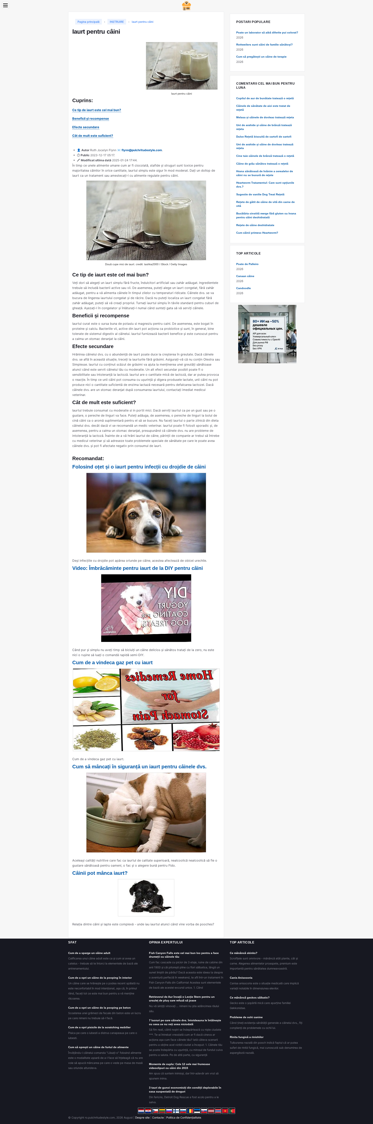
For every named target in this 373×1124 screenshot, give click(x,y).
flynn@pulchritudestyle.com (142, 150)
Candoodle (243, 288)
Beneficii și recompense (90, 118)
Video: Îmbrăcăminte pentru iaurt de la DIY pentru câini (137, 568)
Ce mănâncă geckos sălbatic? (250, 997)
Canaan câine (245, 276)
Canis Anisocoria (241, 977)
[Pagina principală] (186, 5)
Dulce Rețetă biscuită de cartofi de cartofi (263, 136)
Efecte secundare (85, 127)
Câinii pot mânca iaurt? (100, 873)
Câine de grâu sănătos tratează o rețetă (262, 163)
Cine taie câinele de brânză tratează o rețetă (265, 155)
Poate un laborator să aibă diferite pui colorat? (267, 32)
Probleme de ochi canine (246, 1017)
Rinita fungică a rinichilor (246, 1037)
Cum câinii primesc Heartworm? (257, 232)
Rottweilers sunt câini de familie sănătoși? (264, 44)
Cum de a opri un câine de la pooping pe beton (99, 1007)
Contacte (158, 1117)
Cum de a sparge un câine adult (89, 953)
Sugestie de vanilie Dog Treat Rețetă (260, 194)
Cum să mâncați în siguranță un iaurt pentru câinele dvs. (139, 767)
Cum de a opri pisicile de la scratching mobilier (99, 1027)
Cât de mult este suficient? (92, 136)
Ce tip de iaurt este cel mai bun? (96, 110)
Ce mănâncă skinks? (243, 953)
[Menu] (5, 5)
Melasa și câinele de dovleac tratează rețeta (265, 117)
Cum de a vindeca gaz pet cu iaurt (112, 662)
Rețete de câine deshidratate (255, 225)
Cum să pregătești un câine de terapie (261, 56)
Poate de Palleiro (247, 264)
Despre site (142, 1117)
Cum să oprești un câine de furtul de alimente (98, 1047)
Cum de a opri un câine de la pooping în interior (100, 977)
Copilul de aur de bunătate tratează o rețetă (265, 98)
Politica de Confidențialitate (183, 1117)
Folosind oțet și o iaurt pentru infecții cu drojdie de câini (139, 467)
